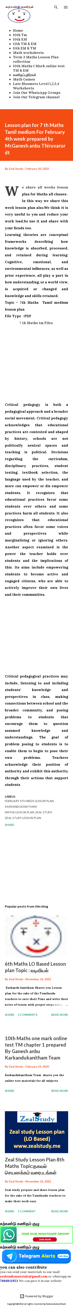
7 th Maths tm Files (36, 323)
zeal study (43, 812)
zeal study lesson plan (23, 818)
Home (18, 30)
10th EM (20, 39)
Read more (59, 1014)
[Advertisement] (36, 363)
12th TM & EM (24, 44)
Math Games (24, 79)
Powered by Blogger (39, 1296)
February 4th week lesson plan (29, 801)
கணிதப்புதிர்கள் (24, 75)
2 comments (27, 1014)
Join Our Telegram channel (36, 97)
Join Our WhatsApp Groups (36, 92)
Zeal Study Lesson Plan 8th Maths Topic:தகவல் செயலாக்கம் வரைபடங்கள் (34, 1166)
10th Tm (20, 35)
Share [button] (9, 824)
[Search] (56, 7)
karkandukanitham (20, 806)
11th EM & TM (24, 48)
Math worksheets (28, 52)
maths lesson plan (19, 812)
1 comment (27, 1211)
